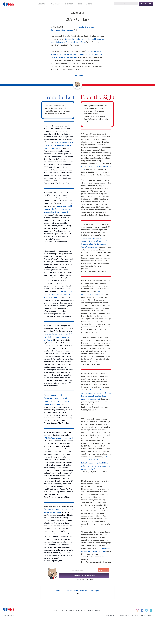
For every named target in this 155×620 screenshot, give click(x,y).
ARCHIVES (89, 4)
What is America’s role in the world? (59, 438)
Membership (69, 4)
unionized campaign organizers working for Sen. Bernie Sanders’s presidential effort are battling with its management (76, 54)
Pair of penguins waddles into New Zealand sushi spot (77, 590)
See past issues (77, 75)
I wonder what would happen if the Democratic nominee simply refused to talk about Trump (58, 209)
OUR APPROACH (55, 4)
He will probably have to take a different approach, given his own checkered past (58, 145)
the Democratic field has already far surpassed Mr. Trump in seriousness (58, 294)
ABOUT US (41, 4)
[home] (8, 4)
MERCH (79, 4)
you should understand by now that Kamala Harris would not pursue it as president (58, 337)
